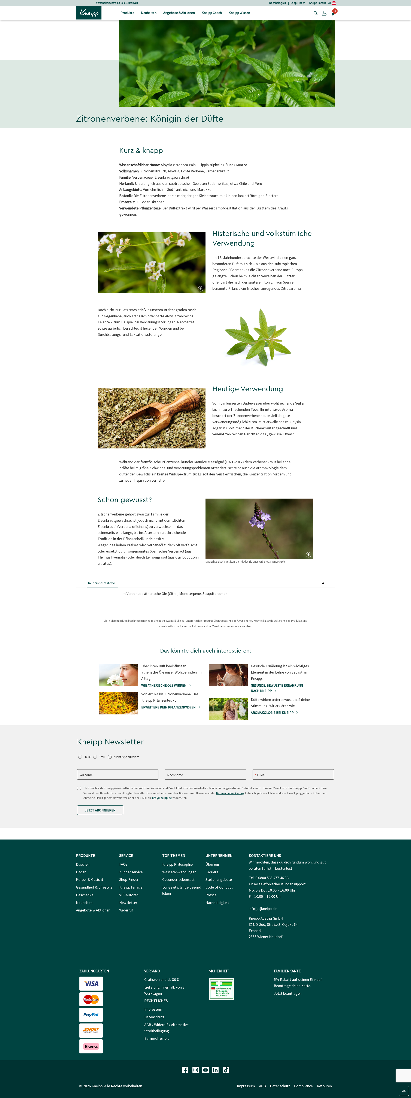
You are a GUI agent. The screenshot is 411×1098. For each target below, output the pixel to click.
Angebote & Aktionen (93, 910)
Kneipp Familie (317, 3)
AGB (262, 1085)
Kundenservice (131, 871)
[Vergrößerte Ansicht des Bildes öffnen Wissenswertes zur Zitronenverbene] (200, 289)
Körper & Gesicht (89, 879)
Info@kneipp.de (162, 798)
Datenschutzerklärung (230, 793)
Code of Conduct (219, 887)
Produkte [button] (127, 12)
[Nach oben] (404, 1091)
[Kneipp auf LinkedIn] (215, 1069)
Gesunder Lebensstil (178, 879)
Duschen (82, 864)
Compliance (303, 1085)
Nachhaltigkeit (277, 3)
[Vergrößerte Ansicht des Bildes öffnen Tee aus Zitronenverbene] (200, 444)
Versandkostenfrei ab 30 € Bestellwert (104, 3)
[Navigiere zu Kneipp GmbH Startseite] (88, 12)
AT (330, 3)
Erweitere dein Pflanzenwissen (168, 707)
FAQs (123, 864)
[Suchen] (314, 13)
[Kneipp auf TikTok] (226, 1069)
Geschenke (84, 894)
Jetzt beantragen (288, 993)
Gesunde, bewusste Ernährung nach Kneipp (277, 688)
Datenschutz (154, 1016)
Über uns (213, 864)
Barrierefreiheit (156, 1038)
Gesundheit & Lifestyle (94, 887)
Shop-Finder (298, 3)
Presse (211, 894)
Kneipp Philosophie (177, 864)
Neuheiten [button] (148, 12)
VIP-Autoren (128, 894)
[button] (324, 13)
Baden (81, 871)
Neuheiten (84, 902)
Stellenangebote (219, 879)
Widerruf (126, 910)
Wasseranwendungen (179, 871)
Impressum (153, 1009)
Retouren (324, 1085)
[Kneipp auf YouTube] (206, 1069)
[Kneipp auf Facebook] (185, 1069)
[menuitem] (127, 13)
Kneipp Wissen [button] (239, 12)
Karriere (212, 871)
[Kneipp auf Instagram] (196, 1069)
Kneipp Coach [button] (212, 12)
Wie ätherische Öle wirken (164, 685)
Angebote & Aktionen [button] (179, 12)
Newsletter (128, 902)
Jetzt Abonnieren (100, 810)
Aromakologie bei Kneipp (272, 712)
